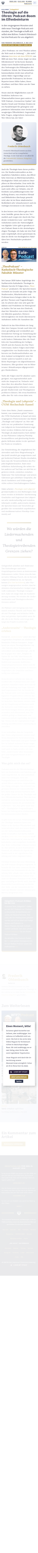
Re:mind (29, 1)
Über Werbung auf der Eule (27, 247)
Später (19, 1081)
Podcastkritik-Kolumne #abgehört (19, 158)
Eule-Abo (21, 1)
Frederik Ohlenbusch (19, 146)
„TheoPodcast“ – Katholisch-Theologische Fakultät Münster (17, 269)
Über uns (13, 1)
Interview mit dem (21, 56)
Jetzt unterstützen (19, 1077)
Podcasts (28, 3)
